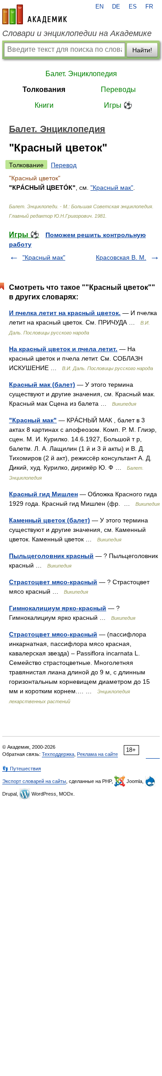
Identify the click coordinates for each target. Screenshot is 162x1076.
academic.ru (34, 14)
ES (133, 7)
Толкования (43, 89)
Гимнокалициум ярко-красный (57, 608)
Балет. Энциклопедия (81, 74)
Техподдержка (58, 754)
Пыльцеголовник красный (51, 555)
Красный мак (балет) (42, 384)
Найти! (142, 50)
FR (149, 7)
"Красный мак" (111, 187)
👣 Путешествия (21, 768)
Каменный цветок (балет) (49, 520)
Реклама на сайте (97, 754)
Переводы (118, 89)
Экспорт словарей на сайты (34, 781)
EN (99, 7)
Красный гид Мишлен (43, 494)
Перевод (63, 165)
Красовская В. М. (121, 257)
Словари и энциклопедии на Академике (77, 33)
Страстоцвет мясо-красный (53, 582)
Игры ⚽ (118, 105)
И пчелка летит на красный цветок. (65, 312)
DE (116, 7)
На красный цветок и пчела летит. (63, 349)
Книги (44, 105)
